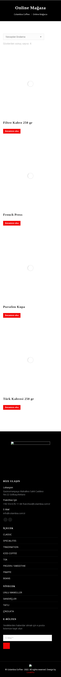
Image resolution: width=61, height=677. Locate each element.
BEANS (6, 578)
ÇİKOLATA (8, 611)
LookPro (30, 672)
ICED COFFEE (10, 553)
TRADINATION (10, 546)
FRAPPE (7, 572)
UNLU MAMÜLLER (12, 592)
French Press (13, 214)
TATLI (6, 604)
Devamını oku (12, 131)
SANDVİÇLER (9, 598)
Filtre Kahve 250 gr (18, 122)
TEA (5, 559)
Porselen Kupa (14, 306)
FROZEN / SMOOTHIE (14, 565)
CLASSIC (7, 534)
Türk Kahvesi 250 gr (18, 398)
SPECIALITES (9, 540)
